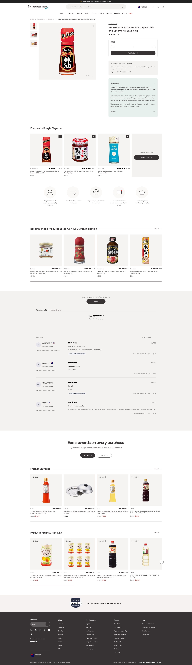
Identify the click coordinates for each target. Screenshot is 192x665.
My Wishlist (90, 631)
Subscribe (48, 624)
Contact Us (145, 634)
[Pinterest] (45, 630)
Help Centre (146, 631)
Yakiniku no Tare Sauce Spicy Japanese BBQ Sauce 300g (111, 272)
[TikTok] (31, 634)
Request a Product (92, 642)
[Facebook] (31, 630)
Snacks (60, 631)
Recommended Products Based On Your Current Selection (63, 228)
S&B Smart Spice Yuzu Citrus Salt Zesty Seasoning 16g (110, 172)
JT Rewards (117, 642)
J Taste (60, 624)
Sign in (96, 301)
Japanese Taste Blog (120, 631)
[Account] (153, 7)
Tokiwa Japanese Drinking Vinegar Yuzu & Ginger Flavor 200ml (112, 512)
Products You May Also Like (46, 532)
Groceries (61, 627)
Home (94, 13)
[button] (113, 34)
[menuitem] (61, 13)
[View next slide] (92, 76)
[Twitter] (36, 630)
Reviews (116, 649)
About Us (117, 624)
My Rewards (90, 645)
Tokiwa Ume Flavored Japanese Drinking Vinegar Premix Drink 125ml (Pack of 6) (79, 576)
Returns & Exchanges (149, 627)
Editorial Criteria (119, 638)
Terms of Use (117, 662)
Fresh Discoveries (40, 468)
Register (88, 627)
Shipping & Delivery (148, 624)
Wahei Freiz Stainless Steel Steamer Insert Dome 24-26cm (79, 512)
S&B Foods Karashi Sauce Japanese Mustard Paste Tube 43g (144, 272)
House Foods (112, 24)
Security (133, 662)
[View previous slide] (86, 76)
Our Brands (117, 627)
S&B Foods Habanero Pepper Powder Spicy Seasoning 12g (78, 272)
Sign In (88, 624)
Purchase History (91, 638)
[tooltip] (77, 354)
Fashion (109, 13)
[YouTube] (49, 630)
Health (87, 13)
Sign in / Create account (119, 72)
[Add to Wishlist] (93, 26)
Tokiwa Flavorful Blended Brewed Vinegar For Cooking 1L (144, 576)
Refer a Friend (118, 645)
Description (114, 83)
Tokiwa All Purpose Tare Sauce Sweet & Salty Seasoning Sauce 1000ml (111, 576)
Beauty (79, 13)
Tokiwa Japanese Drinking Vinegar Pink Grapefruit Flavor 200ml (42, 512)
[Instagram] (40, 630)
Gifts (59, 649)
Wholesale (89, 649)
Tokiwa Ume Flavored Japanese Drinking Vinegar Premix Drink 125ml (46, 576)
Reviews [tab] (42, 310)
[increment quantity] (152, 47)
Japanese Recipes (120, 634)
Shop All (156, 228)
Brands (117, 13)
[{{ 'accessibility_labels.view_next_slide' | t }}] (162, 562)
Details (113, 112)
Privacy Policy (126, 662)
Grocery (71, 13)
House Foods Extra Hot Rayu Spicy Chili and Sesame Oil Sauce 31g (44, 172)
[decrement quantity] (114, 47)
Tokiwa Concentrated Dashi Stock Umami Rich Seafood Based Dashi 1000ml (145, 512)
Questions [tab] (56, 310)
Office (101, 13)
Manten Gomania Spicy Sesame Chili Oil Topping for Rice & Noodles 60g (46, 272)
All (62, 13)
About (124, 13)
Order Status (90, 634)
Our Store (117, 652)
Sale (130, 13)
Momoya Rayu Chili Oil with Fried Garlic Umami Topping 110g (79, 172)
